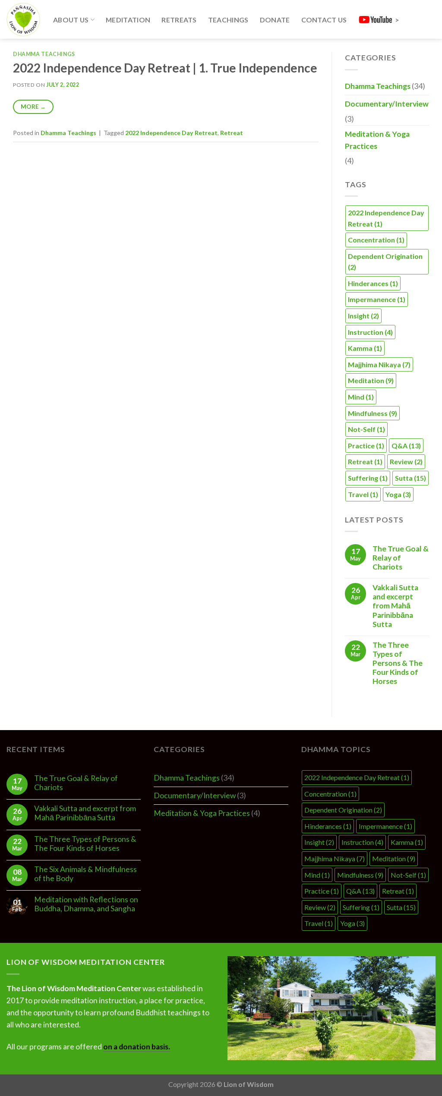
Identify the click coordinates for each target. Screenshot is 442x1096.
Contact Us (324, 20)
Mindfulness (372, 413)
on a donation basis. (136, 1046)
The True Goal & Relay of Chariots (401, 557)
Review (406, 461)
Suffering (368, 478)
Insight (363, 316)
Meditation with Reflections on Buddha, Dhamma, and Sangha (86, 904)
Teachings (228, 20)
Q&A (406, 445)
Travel (363, 494)
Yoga (398, 494)
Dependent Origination (385, 261)
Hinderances (373, 283)
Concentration (376, 240)
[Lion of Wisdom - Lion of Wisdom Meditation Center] (23, 19)
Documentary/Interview (387, 103)
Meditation (128, 20)
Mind (361, 397)
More (33, 106)
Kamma (365, 348)
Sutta (410, 478)
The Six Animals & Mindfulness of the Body (85, 874)
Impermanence (376, 299)
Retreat (231, 132)
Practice (366, 445)
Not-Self (366, 429)
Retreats (179, 20)
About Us (71, 20)
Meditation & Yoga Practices (377, 140)
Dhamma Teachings (44, 54)
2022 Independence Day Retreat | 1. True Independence (165, 67)
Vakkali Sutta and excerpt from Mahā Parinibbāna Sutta (395, 605)
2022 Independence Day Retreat (171, 132)
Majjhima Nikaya (379, 364)
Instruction (370, 332)
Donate (275, 20)
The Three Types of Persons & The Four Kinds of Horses (398, 663)
